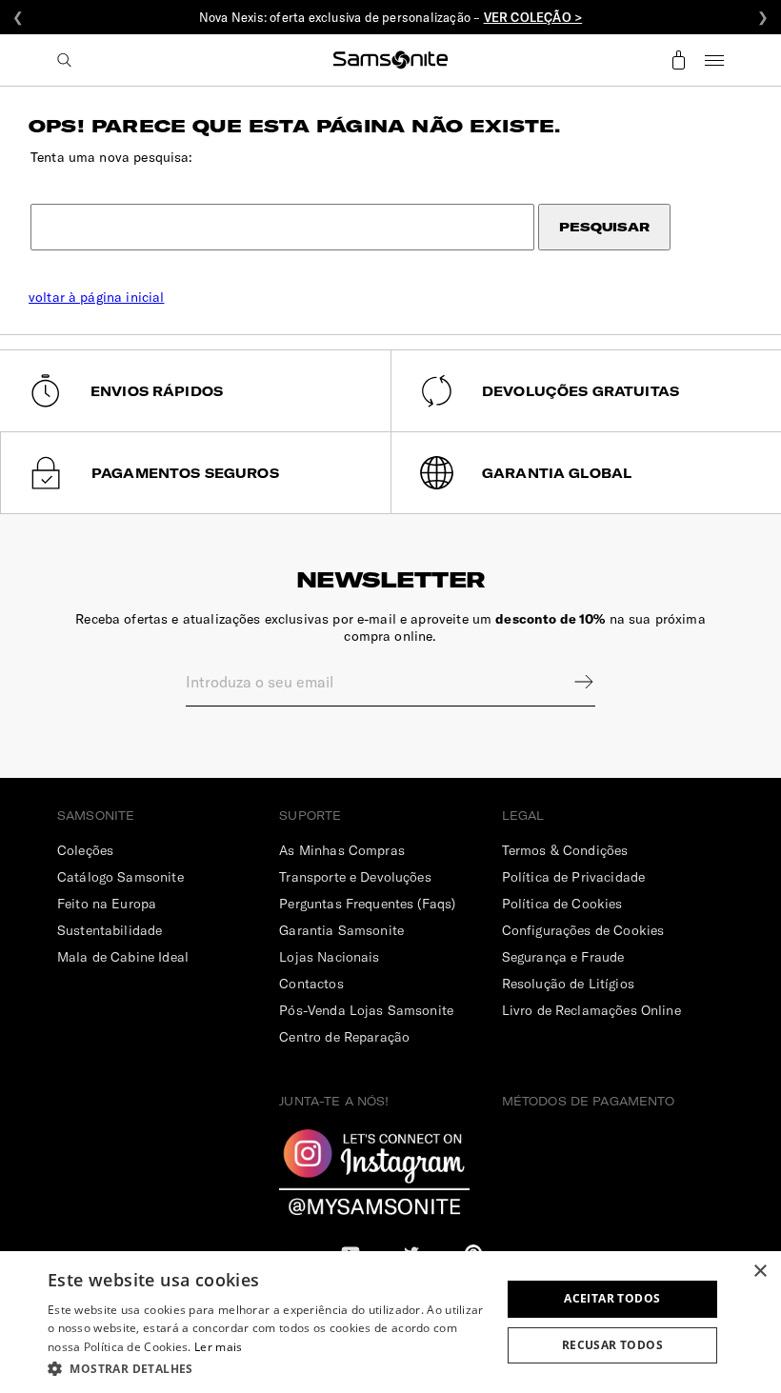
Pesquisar (604, 227)
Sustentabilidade (109, 930)
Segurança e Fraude (563, 956)
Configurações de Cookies (583, 930)
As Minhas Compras (342, 850)
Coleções (85, 850)
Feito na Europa (106, 903)
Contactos (311, 983)
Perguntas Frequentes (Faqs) (367, 903)
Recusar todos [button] (612, 1345)
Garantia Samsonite (341, 930)
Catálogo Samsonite (120, 877)
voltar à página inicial (96, 297)
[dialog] (390, 1322)
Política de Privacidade (573, 877)
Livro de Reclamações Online (591, 1010)
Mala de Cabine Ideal (123, 956)
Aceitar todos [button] (612, 1298)
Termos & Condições (565, 850)
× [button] (759, 1271)
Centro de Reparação (344, 1036)
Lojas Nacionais (329, 956)
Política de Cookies (562, 903)
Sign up (571, 682)
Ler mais (218, 1347)
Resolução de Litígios (568, 983)
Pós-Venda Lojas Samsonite (366, 1010)
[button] (268, 1368)
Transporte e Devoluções (355, 877)
